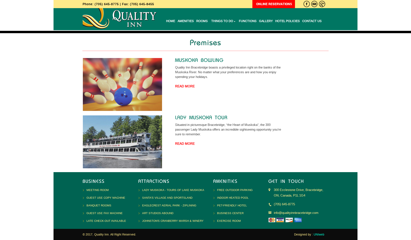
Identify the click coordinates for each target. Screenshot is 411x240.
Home (170, 21)
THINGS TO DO (222, 21)
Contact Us (312, 21)
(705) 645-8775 (107, 4)
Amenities (186, 21)
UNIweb (319, 235)
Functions (247, 21)
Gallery (266, 21)
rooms (202, 21)
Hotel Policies (287, 21)
